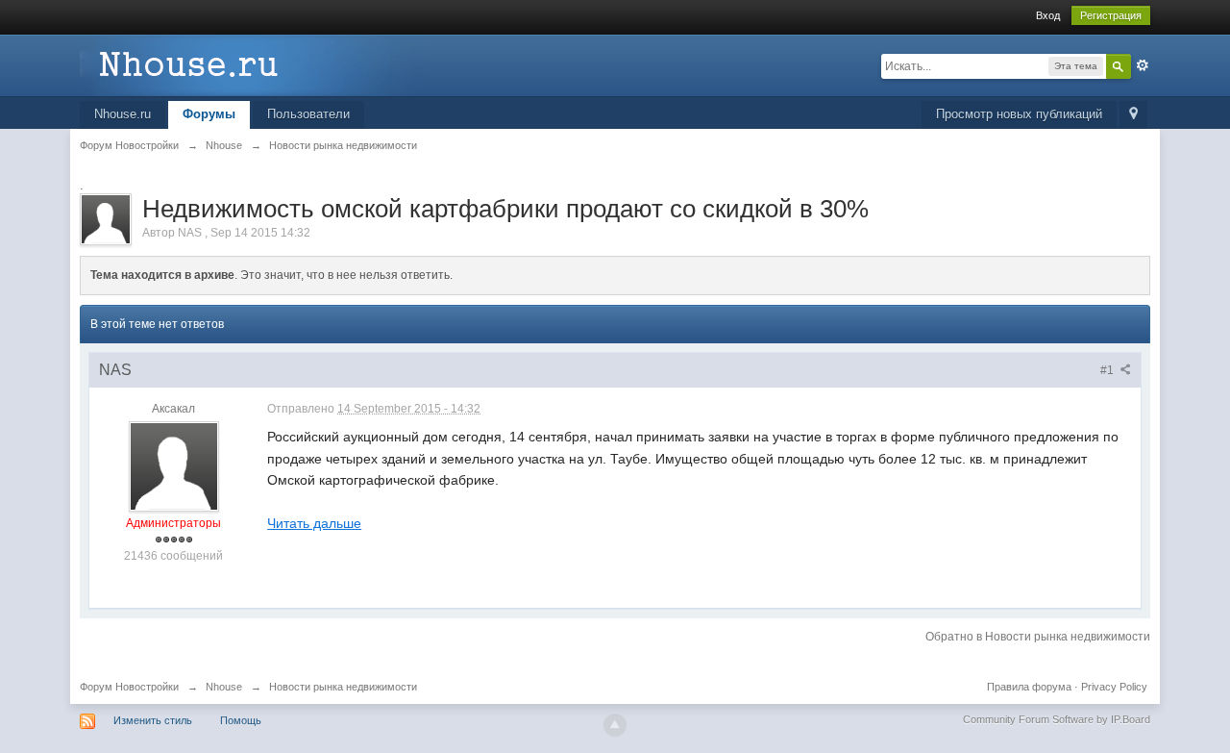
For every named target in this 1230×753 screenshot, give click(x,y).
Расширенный (1142, 65)
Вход (1048, 15)
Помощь (240, 720)
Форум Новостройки (129, 686)
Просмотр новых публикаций (1019, 114)
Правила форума (1029, 686)
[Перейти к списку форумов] (252, 64)
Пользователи (308, 114)
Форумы (209, 114)
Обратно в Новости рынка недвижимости (1037, 636)
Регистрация (1111, 15)
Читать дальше (314, 523)
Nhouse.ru (122, 114)
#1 (1108, 370)
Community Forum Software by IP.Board (1056, 719)
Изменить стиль (152, 720)
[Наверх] (615, 725)
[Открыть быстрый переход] (1133, 115)
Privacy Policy (1114, 686)
